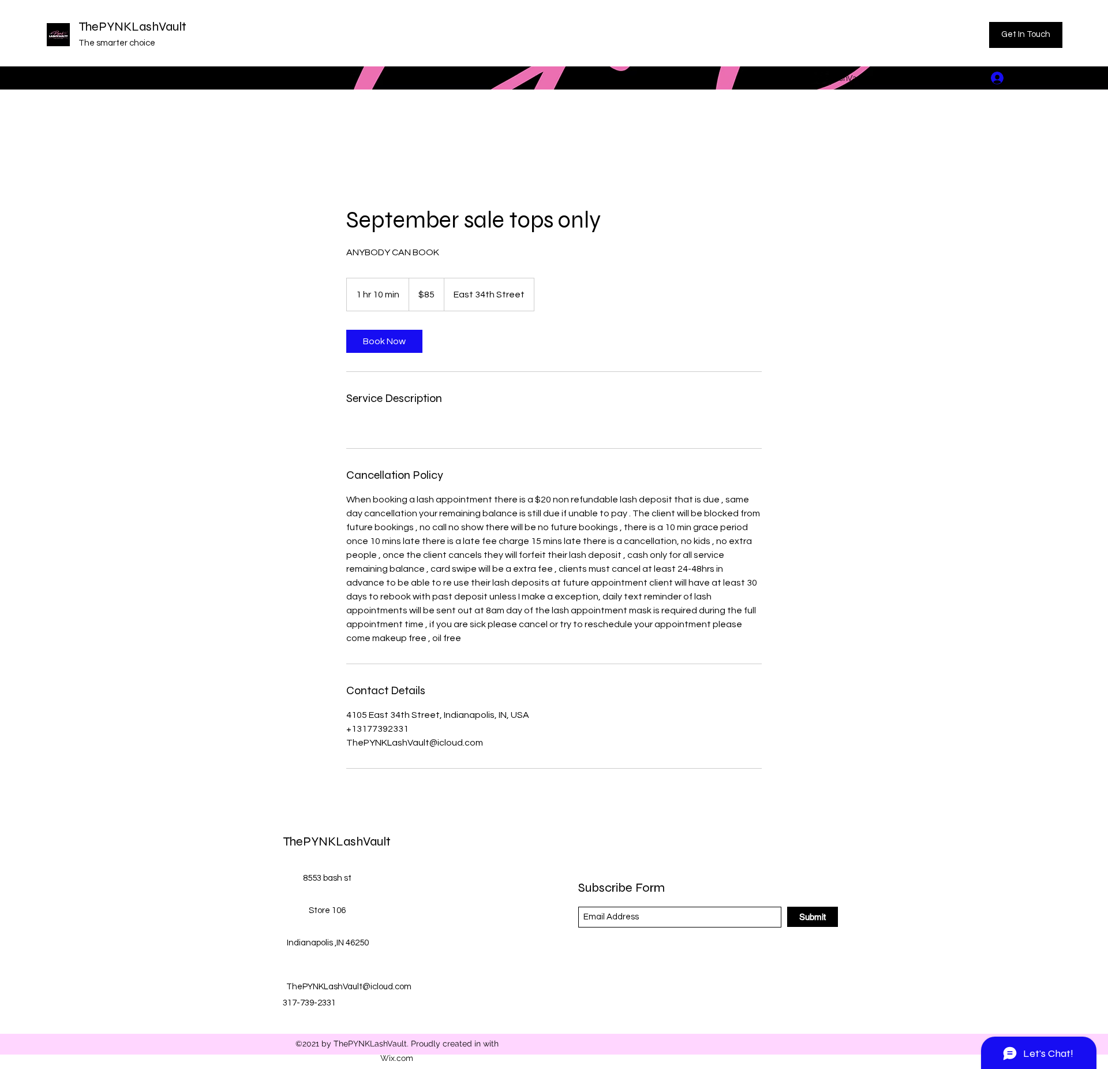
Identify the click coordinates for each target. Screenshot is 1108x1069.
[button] (1054, 77)
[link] (384, 341)
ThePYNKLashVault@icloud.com (854, 78)
